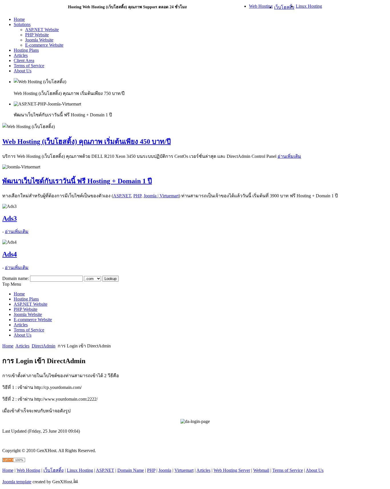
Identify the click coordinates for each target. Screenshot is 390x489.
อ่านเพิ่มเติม (289, 156)
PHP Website (37, 34)
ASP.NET (122, 195)
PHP (137, 195)
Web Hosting (261, 6)
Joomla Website (39, 39)
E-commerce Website (44, 45)
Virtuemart (184, 470)
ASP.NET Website (42, 29)
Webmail (261, 470)
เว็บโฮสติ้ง (284, 7)
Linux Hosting (309, 6)
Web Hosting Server (232, 470)
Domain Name (130, 470)
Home (7, 345)
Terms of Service (287, 470)
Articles (22, 345)
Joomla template (16, 481)
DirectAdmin (43, 345)
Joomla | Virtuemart (161, 195)
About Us (314, 470)
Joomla (164, 470)
